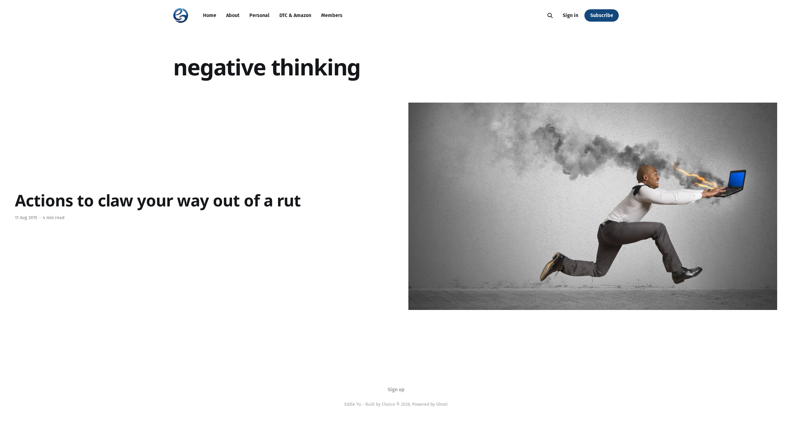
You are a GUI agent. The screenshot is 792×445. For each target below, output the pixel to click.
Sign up (396, 389)
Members (331, 15)
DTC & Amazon (295, 15)
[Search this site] (550, 15)
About (232, 15)
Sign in (570, 15)
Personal (259, 15)
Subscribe (601, 15)
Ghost (442, 404)
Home (209, 15)
